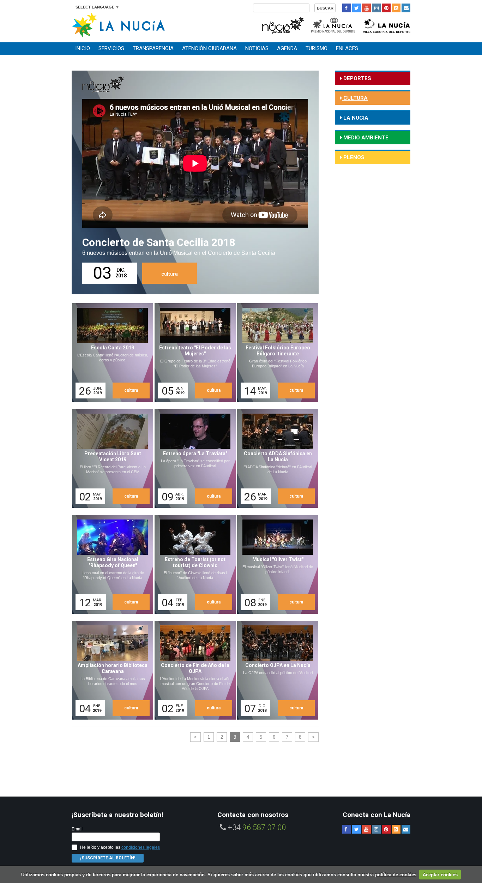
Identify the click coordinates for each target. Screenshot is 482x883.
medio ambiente (365, 137)
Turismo (316, 48)
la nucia (355, 118)
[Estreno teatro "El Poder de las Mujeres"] (192, 352)
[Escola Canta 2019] (110, 352)
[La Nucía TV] (282, 24)
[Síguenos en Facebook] (346, 8)
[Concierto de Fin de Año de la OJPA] (192, 670)
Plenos (353, 157)
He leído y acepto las (120, 847)
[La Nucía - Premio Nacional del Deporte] (333, 24)
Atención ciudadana (209, 48)
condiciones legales (140, 847)
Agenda (287, 48)
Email (77, 829)
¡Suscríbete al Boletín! (107, 857)
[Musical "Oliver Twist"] (275, 564)
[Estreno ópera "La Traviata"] (192, 458)
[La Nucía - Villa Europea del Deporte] (386, 24)
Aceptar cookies (440, 874)
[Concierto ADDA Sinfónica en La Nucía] (275, 458)
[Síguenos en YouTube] (366, 8)
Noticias (257, 48)
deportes (356, 78)
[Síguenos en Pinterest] (386, 8)
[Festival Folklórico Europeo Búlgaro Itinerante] (275, 352)
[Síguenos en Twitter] (356, 8)
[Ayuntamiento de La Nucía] (118, 25)
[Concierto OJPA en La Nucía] (275, 670)
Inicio (82, 48)
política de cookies (395, 874)
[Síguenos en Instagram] (376, 8)
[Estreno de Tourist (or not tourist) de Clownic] (192, 564)
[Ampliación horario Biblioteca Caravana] (110, 670)
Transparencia (153, 48)
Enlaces (347, 48)
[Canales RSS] (396, 8)
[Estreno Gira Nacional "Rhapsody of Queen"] (110, 564)
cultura (169, 274)
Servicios (111, 48)
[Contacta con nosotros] (406, 8)
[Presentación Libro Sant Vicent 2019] (110, 458)
